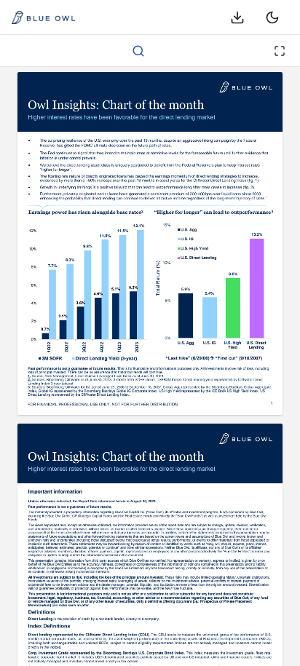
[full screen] (279, 51)
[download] (237, 17)
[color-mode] (272, 17)
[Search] (138, 51)
